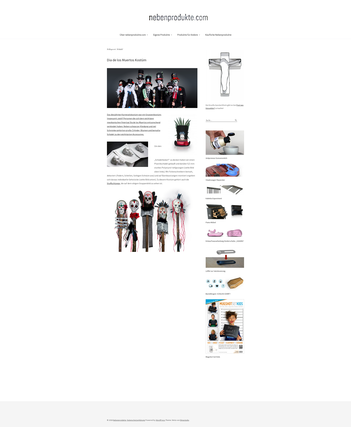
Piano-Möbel (211, 222)
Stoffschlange (113, 183)
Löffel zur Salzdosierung (215, 271)
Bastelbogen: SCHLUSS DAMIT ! (218, 294)
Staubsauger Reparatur (215, 180)
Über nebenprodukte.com (133, 34)
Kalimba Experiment (214, 198)
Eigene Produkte (161, 34)
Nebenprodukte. (120, 420)
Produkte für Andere (187, 34)
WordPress (160, 420)
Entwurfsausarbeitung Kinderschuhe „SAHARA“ (225, 241)
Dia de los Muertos (138, 122)
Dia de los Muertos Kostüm (126, 60)
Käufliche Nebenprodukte (218, 34)
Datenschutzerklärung (136, 420)
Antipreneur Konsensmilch (216, 158)
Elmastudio (184, 420)
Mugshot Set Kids (213, 357)
